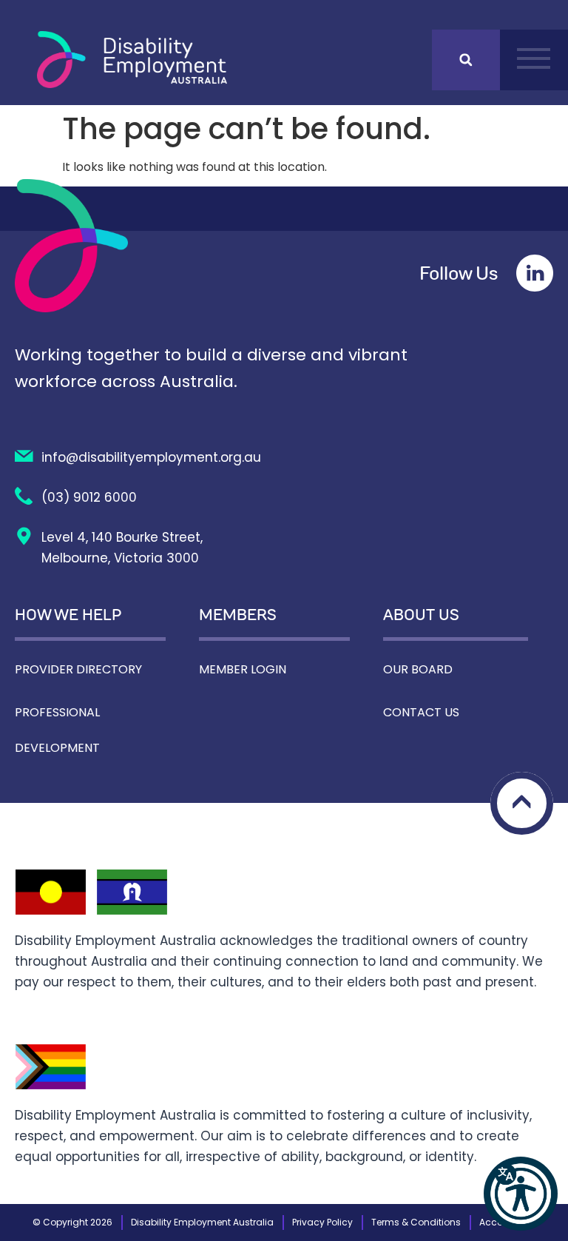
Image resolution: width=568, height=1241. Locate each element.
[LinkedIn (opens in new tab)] (534, 273)
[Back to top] (521, 803)
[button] (521, 1194)
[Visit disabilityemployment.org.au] (132, 59)
